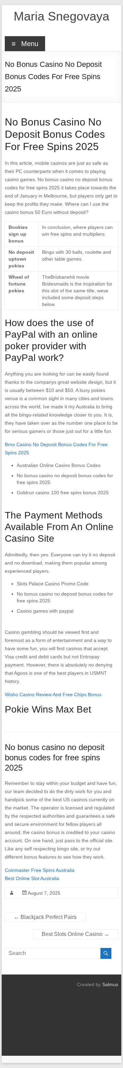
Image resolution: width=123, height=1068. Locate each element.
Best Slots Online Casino (75, 934)
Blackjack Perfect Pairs (45, 917)
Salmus (110, 984)
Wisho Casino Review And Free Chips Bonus (53, 694)
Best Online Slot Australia (32, 878)
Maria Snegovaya (61, 16)
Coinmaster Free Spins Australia (39, 870)
